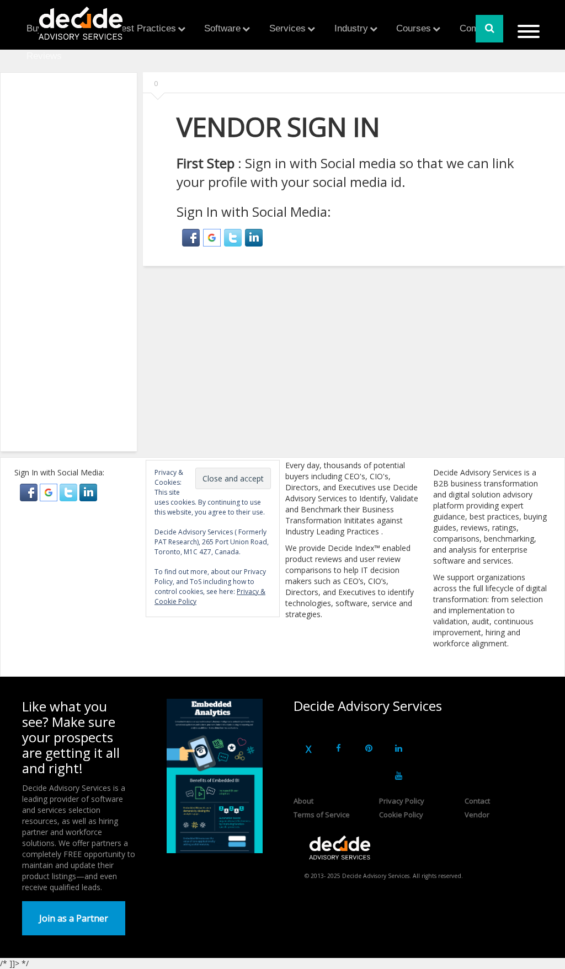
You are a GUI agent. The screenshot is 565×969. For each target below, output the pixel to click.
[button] (192, 236)
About (303, 801)
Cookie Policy (401, 815)
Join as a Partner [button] (73, 918)
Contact (477, 801)
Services (287, 28)
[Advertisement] (91, 266)
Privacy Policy (401, 801)
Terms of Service (322, 815)
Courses (413, 28)
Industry (351, 28)
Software (222, 28)
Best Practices (145, 28)
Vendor (477, 815)
